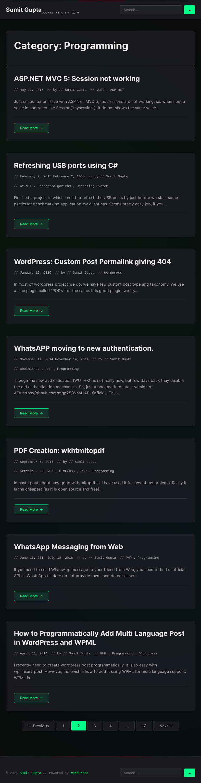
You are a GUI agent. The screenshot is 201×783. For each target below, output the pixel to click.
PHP (48, 369)
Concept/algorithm (54, 186)
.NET (100, 90)
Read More (29, 128)
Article (27, 471)
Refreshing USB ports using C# (66, 165)
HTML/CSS (67, 471)
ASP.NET (117, 90)
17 (144, 725)
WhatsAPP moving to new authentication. (83, 348)
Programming (68, 369)
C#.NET (26, 186)
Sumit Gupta (24, 9)
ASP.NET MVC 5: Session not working (77, 78)
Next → (166, 725)
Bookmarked (29, 369)
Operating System (92, 186)
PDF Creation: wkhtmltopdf (59, 450)
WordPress (79, 773)
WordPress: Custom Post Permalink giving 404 (92, 261)
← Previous (38, 725)
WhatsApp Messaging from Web (68, 547)
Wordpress (113, 273)
